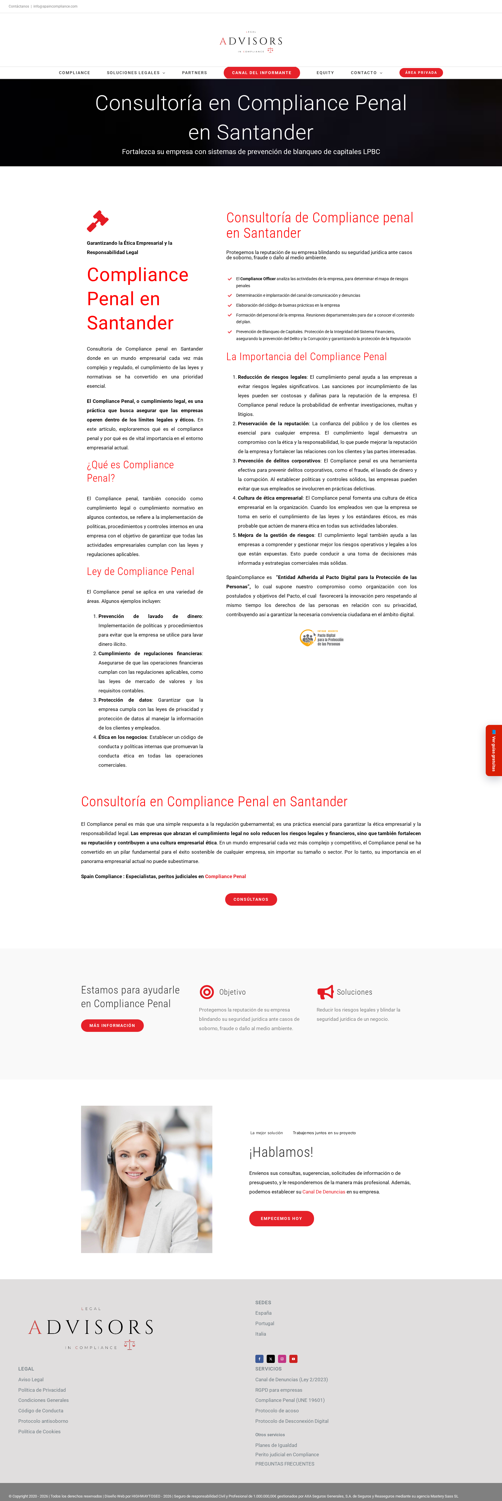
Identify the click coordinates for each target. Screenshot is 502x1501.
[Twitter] (271, 1359)
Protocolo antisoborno (43, 1421)
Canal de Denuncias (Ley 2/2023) (291, 1379)
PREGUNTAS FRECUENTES (284, 1464)
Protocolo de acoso (277, 1411)
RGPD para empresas (278, 1390)
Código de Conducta (40, 1411)
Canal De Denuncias (323, 1192)
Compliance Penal (225, 876)
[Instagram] (282, 1359)
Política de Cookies (39, 1431)
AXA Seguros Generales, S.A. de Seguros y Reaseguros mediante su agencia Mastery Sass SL (381, 1496)
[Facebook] (259, 1359)
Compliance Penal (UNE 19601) (290, 1400)
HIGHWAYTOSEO (146, 1496)
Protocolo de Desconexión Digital (292, 1421)
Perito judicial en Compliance (287, 1454)
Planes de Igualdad (276, 1445)
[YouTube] (293, 1359)
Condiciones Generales (43, 1400)
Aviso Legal (31, 1379)
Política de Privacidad (42, 1390)
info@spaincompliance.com (55, 6)
